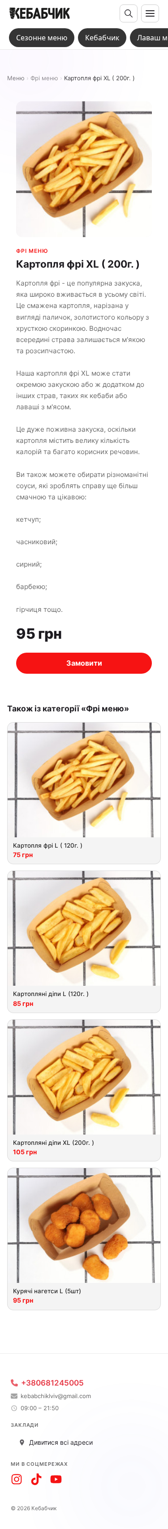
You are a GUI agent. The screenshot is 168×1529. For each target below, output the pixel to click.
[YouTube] (56, 1479)
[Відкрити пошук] (129, 13)
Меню (16, 78)
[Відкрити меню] (150, 13)
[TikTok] (36, 1479)
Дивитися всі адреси (61, 1442)
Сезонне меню (41, 38)
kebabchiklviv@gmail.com (56, 1396)
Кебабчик (102, 38)
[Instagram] (16, 1479)
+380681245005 (52, 1383)
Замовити (84, 662)
